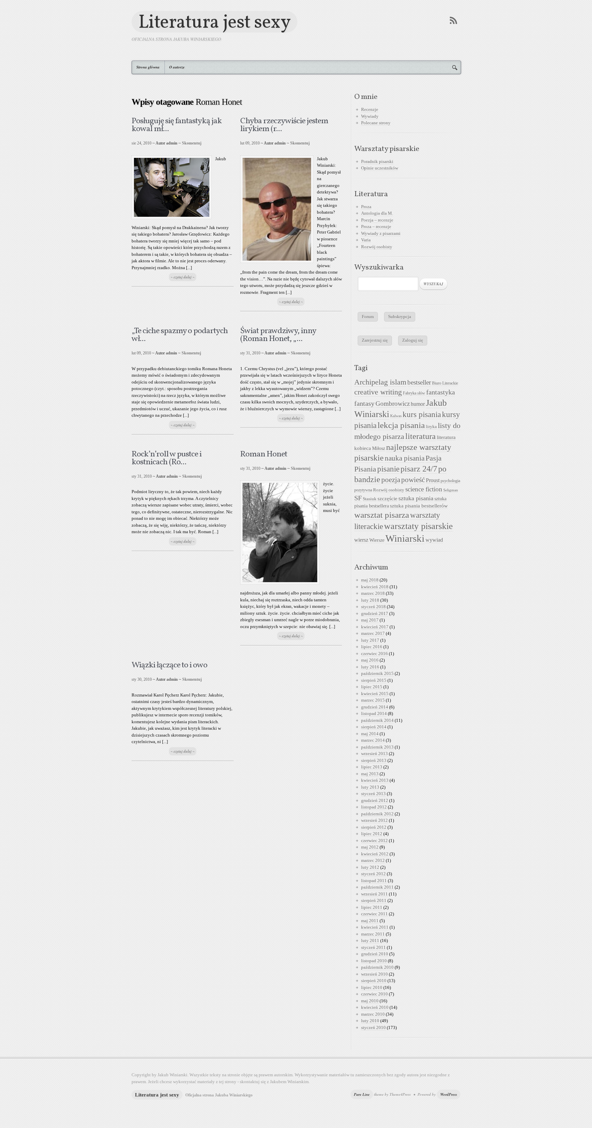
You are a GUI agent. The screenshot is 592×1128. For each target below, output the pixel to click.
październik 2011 (377, 887)
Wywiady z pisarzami (380, 233)
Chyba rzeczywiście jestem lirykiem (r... (284, 125)
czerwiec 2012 (374, 840)
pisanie (388, 468)
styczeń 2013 (373, 793)
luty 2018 (370, 600)
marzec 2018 (373, 593)
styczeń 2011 (373, 947)
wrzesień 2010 (374, 974)
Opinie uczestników (379, 168)
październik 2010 (377, 967)
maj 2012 (370, 847)
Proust (433, 480)
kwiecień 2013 (374, 780)
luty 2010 (370, 1020)
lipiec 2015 (371, 686)
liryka (431, 426)
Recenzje (369, 109)
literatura (420, 436)
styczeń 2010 (373, 1027)
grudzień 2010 (374, 953)
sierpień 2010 (373, 980)
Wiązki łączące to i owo (169, 665)
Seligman (450, 490)
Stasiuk (370, 499)
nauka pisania (404, 458)
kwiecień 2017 (374, 626)
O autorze (177, 67)
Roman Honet (263, 454)
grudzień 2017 (374, 613)
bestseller (419, 382)
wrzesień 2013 (374, 753)
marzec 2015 (373, 700)
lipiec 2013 (371, 766)
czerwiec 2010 (374, 994)
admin (171, 143)
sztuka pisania (415, 498)
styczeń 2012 (373, 873)
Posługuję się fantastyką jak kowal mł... (177, 125)
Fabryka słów (414, 393)
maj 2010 (370, 1000)
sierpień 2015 (373, 680)
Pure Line (362, 1094)
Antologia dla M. (377, 213)
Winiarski (404, 538)
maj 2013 (370, 773)
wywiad (434, 540)
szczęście (387, 498)
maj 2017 (370, 620)
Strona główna (148, 67)
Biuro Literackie (445, 383)
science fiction (423, 489)
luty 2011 (370, 940)
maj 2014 (370, 733)
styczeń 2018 (373, 606)
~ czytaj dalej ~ (183, 277)
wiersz (361, 540)
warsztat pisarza (381, 514)
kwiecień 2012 (374, 853)
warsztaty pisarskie (418, 526)
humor (418, 404)
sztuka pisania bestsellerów (419, 506)
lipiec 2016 (371, 646)
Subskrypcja (399, 316)
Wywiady (370, 116)
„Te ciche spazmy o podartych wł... (180, 335)
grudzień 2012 (374, 800)
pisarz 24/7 (418, 468)
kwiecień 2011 (374, 927)
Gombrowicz (392, 403)
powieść (413, 480)
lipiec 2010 (371, 987)
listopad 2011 (374, 880)
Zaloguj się (412, 340)
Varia (366, 239)
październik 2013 (377, 747)
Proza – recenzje (376, 226)
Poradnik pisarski (377, 161)
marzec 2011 (373, 934)
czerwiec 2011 (374, 913)
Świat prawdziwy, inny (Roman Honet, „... (278, 335)
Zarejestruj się (375, 340)
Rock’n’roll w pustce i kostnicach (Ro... (166, 458)
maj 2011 (370, 920)
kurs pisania (422, 414)
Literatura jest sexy (214, 22)
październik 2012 (377, 813)
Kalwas (396, 416)
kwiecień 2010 (374, 1007)
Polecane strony (376, 122)
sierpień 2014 (373, 726)
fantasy (364, 403)
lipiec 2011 (371, 907)
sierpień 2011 (373, 900)
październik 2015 (377, 673)
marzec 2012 (373, 860)
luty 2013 (370, 787)
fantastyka (440, 392)
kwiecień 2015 (374, 693)
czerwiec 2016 (374, 653)
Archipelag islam (380, 382)
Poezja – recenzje (377, 220)
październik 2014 (377, 720)
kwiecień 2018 (374, 586)
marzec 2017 (373, 633)
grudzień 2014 (374, 707)
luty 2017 (370, 640)
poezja (390, 480)
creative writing (378, 392)
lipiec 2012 (371, 833)
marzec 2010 (373, 1014)
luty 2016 (370, 666)
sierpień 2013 (373, 760)
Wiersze (376, 540)
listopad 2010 (374, 960)
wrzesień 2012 (374, 820)
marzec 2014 (373, 740)
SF (358, 498)
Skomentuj (191, 143)
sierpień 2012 (373, 827)
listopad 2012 (374, 807)
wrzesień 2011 (374, 894)
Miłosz (378, 448)
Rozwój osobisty (376, 246)
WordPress (448, 1094)
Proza (366, 206)
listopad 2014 (374, 713)
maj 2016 (370, 660)
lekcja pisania (401, 425)
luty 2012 (370, 867)
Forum (368, 316)
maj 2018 (370, 579)
